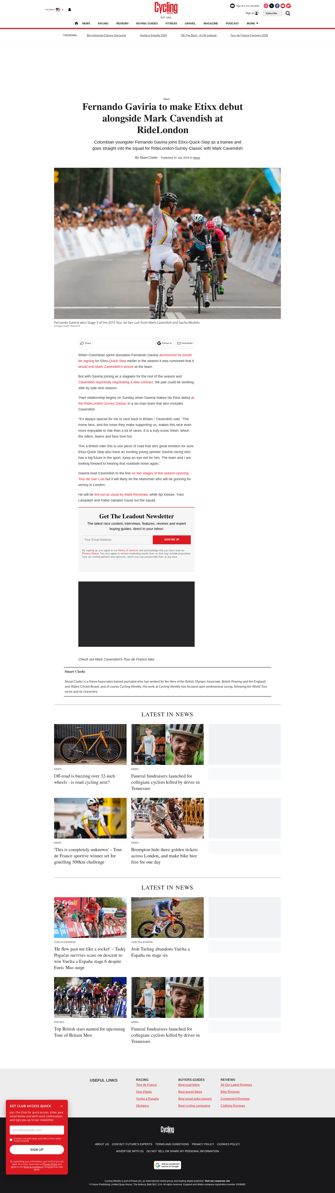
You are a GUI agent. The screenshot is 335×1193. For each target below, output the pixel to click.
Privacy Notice (90, 553)
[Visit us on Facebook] (277, 5)
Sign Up (36, 1149)
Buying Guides (147, 23)
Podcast (232, 23)
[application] (136, 614)
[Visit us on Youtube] (283, 5)
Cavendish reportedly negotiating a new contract (115, 382)
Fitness (171, 23)
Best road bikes (189, 1084)
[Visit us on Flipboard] (288, 5)
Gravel (190, 23)
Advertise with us (129, 1151)
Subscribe (271, 13)
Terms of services (128, 550)
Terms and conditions (172, 1144)
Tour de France (146, 1084)
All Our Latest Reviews (236, 1084)
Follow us (167, 343)
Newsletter (187, 343)
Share (88, 343)
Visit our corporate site (217, 1181)
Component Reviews (235, 1098)
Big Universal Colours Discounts (106, 35)
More (251, 23)
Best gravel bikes (190, 1091)
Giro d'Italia (144, 1091)
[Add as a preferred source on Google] (167, 1165)
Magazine (211, 23)
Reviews (122, 23)
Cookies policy (228, 1144)
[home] (76, 23)
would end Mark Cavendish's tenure (106, 367)
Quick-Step (117, 361)
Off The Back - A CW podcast (199, 35)
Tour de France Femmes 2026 (249, 35)
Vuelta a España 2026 (153, 35)
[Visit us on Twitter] (271, 5)
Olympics (142, 1105)
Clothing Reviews (233, 1105)
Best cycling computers (194, 1105)
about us (102, 1144)
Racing (103, 23)
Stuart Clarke (149, 157)
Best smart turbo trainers (195, 1098)
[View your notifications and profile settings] (69, 10)
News (86, 23)
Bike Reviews (230, 1091)
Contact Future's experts (132, 1144)
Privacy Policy (50, 1164)
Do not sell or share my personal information (183, 1151)
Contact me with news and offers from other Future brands (37, 1139)
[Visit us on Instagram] (266, 5)
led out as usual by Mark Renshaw (121, 494)
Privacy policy (203, 1144)
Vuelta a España (147, 1098)
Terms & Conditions (33, 1166)
